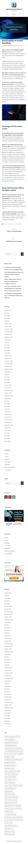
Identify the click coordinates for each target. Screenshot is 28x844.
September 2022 (8, 425)
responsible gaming (10, 817)
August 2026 (7, 310)
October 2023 (7, 393)
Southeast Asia (19, 820)
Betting (6, 454)
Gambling (6, 459)
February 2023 (8, 414)
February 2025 (8, 355)
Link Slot (7, 774)
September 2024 (8, 369)
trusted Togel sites (9, 831)
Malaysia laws (14, 774)
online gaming (8, 791)
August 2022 (7, 427)
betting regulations (10, 739)
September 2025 (8, 337)
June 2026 (7, 315)
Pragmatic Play (8, 811)
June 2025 (7, 345)
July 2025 (6, 342)
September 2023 (8, 395)
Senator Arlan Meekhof (14, 9)
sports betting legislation (11, 825)
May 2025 (6, 347)
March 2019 (7, 441)
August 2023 (7, 398)
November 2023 (8, 390)
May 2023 (6, 406)
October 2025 (7, 334)
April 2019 (6, 438)
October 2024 (7, 366)
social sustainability (16, 224)
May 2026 (6, 318)
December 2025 (8, 329)
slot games (19, 817)
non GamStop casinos (10, 779)
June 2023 (7, 403)
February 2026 (8, 323)
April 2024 (7, 382)
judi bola (17, 771)
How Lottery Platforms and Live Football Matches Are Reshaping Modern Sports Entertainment (12, 288)
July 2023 (6, 401)
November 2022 (8, 419)
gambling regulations (10, 765)
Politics (7, 808)
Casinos (6, 456)
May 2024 (6, 379)
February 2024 (8, 385)
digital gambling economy (11, 742)
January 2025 (7, 358)
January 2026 (7, 326)
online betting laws (10, 782)
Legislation (7, 464)
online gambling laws (10, 788)
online (8, 202)
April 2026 (7, 321)
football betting (9, 751)
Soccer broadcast (9, 820)
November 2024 (8, 363)
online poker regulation (11, 799)
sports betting (8, 822)
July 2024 (6, 374)
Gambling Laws (9, 759)
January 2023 (7, 417)
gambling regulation (10, 762)
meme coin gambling (10, 776)
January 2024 (7, 387)
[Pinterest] (10, 497)
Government (7, 462)
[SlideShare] (13, 497)
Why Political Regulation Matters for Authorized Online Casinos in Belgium (14, 274)
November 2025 (8, 331)
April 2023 (7, 409)
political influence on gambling (13, 805)
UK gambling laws (9, 834)
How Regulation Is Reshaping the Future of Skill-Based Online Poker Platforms (13, 295)
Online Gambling (18, 785)
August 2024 (7, 371)
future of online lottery (10, 753)
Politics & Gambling (9, 467)
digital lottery (8, 748)
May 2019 (6, 435)
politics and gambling (15, 808)
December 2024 (8, 361)
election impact (17, 748)
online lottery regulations (11, 797)
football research (18, 751)
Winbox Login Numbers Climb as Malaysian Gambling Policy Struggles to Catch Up (12, 281)
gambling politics (18, 759)
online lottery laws (9, 794)
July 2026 (6, 313)
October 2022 (7, 422)
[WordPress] (6, 497)
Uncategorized (8, 470)
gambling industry (9, 756)
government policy (9, 768)
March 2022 (7, 430)
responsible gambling (10, 814)
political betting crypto (11, 802)
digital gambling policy (10, 745)
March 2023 (7, 411)
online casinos (8, 785)
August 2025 (7, 339)
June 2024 (7, 377)
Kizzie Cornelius (18, 45)
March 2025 (7, 353)
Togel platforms (9, 828)
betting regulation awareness (12, 736)
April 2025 (7, 350)
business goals (7, 224)
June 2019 (6, 433)
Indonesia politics (9, 771)
